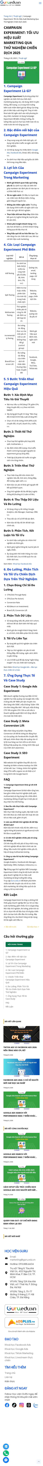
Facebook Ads (16, 153)
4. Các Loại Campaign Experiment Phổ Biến (15, 971)
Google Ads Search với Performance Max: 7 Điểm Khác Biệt (19, 1116)
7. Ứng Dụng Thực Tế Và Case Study (16, 997)
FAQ (7, 1002)
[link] (21, 1310)
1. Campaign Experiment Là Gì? (18, 951)
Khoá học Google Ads (16, 1349)
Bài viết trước (10, 927)
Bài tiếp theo (32, 927)
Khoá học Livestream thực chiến (19, 1359)
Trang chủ (8, 16)
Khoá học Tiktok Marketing (19, 1353)
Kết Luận (9, 1006)
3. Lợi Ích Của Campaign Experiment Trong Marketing (18, 964)
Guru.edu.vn (16, 881)
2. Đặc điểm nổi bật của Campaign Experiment (16, 958)
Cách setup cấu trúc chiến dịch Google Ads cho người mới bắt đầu (19, 1190)
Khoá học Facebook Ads (22, 564)
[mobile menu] (40, 3)
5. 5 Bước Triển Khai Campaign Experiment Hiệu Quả (18, 980)
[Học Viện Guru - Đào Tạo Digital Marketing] (10, 3)
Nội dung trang (15, 944)
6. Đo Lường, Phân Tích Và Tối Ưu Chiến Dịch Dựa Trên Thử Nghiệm (18, 989)
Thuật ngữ (17, 16)
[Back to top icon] (39, 1461)
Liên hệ (8, 1377)
